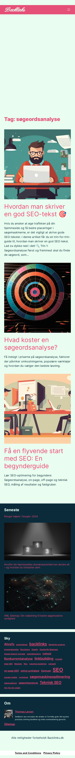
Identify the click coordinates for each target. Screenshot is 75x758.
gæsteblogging (34, 654)
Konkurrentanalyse (18, 658)
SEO (58, 670)
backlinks (38, 644)
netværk (52, 664)
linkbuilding (44, 658)
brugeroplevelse (11, 649)
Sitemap (9, 724)
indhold (47, 653)
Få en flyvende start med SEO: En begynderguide (33, 458)
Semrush (46, 670)
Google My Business (49, 649)
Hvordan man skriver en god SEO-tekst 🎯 (35, 210)
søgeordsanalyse (28, 682)
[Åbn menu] (69, 10)
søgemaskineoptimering (50, 677)
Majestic (18, 664)
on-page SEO (11, 670)
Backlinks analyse (57, 644)
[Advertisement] (37, 64)
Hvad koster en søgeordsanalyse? (30, 343)
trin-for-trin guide (12, 688)
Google (35, 649)
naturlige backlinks (38, 664)
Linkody (58, 659)
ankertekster (22, 644)
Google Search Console (14, 654)
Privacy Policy (51, 753)
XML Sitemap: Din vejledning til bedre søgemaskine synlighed (33, 617)
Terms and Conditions (28, 753)
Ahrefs (9, 644)
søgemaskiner (10, 683)
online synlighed (30, 670)
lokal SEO (8, 664)
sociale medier (10, 677)
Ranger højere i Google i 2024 (21, 516)
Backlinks (14, 10)
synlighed (23, 677)
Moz (26, 664)
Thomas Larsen (24, 711)
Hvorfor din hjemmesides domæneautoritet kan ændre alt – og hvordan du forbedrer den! (36, 566)
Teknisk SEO (50, 682)
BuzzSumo (25, 649)
